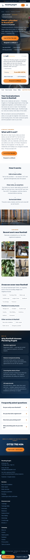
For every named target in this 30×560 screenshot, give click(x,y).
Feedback (3, 537)
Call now (8, 556)
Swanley (5, 312)
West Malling (12, 312)
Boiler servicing (5, 489)
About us (3, 530)
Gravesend (12, 315)
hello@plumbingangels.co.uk (8, 469)
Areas (15, 89)
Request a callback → (11, 42)
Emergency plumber (16, 325)
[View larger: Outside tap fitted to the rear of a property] (7, 268)
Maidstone (4, 510)
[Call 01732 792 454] (23, 5)
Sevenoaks (4, 508)
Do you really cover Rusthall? (12, 407)
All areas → (4, 522)
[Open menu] (27, 5)
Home (2, 11)
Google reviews (11, 476)
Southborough (22, 308)
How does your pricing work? (12, 420)
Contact (3, 532)
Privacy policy (4, 542)
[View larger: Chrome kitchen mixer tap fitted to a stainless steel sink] (22, 268)
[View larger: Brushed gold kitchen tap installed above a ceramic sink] (7, 249)
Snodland (14, 308)
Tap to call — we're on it (15, 449)
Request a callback (15, 81)
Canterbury (21, 312)
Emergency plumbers (6, 491)
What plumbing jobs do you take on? (13, 426)
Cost (2, 89)
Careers (3, 539)
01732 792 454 (22, 1)
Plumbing (3, 494)
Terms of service (5, 544)
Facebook (3, 476)
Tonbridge (4, 503)
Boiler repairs (19, 322)
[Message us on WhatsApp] (3, 552)
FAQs (19, 89)
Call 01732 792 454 (10, 38)
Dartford (5, 315)
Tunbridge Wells (5, 506)
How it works (8, 89)
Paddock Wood (5, 513)
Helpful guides (5, 534)
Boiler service (6, 325)
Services (8, 11)
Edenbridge (4, 518)
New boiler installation (8, 322)
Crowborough (4, 520)
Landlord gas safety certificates (9, 496)
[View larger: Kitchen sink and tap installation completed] (22, 249)
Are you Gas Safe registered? (12, 413)
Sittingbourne (6, 308)
